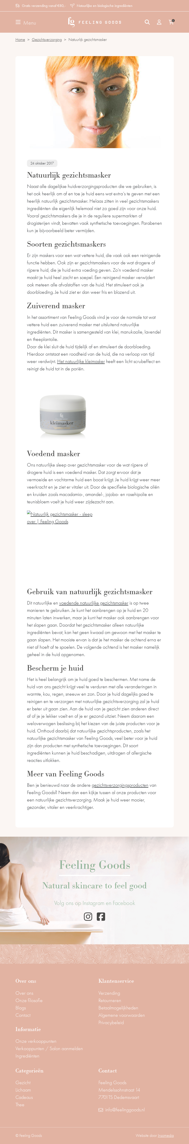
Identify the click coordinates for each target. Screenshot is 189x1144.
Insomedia (166, 1135)
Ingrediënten (27, 1056)
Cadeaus (24, 1097)
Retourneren (109, 1000)
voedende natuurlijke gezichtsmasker (93, 603)
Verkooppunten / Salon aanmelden (49, 1049)
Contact (22, 1015)
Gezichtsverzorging (47, 39)
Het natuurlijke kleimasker (81, 361)
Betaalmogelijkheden (118, 1008)
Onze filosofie (29, 1000)
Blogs (20, 1008)
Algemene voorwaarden (121, 1015)
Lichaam (23, 1090)
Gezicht (22, 1083)
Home (20, 39)
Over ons (24, 993)
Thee (19, 1105)
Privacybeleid (111, 1023)
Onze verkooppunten (35, 1041)
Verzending (109, 993)
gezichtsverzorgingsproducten (120, 785)
